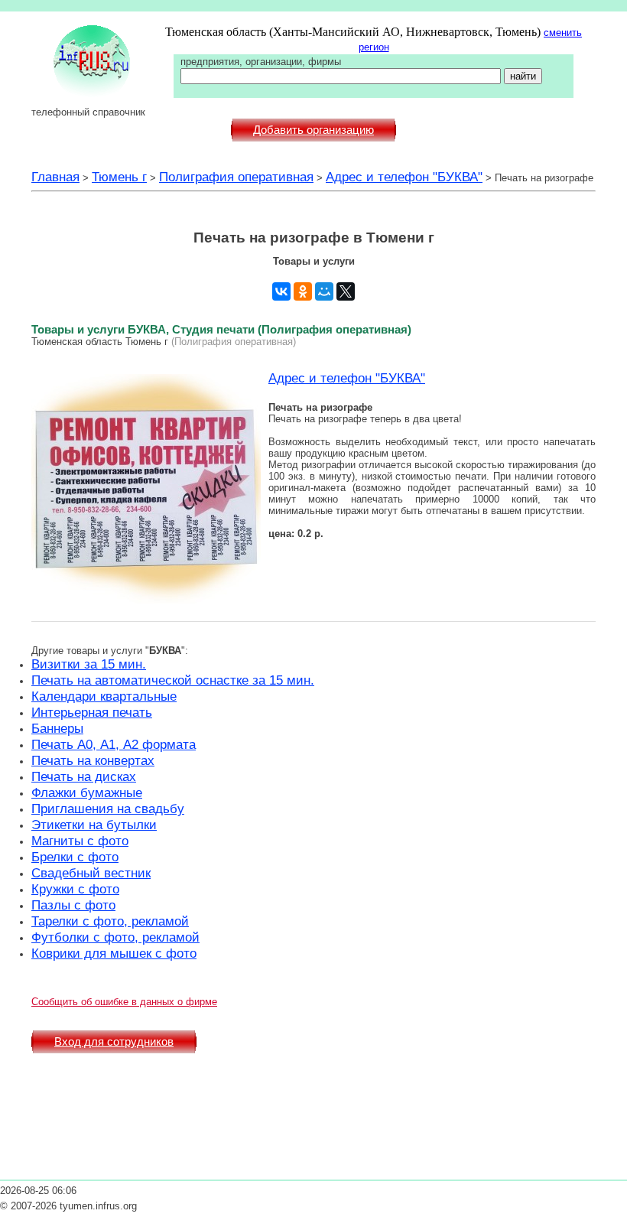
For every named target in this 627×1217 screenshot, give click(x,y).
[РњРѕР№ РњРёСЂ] (324, 291)
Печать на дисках (83, 776)
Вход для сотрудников (114, 1042)
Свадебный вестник (91, 872)
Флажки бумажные (86, 792)
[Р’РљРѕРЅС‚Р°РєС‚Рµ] (281, 291)
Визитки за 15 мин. (88, 664)
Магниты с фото (79, 840)
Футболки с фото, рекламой (115, 937)
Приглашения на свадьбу (107, 808)
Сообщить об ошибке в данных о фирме (124, 1001)
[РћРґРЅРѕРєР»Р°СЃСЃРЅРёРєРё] (303, 291)
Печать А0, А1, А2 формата (113, 744)
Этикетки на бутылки (94, 824)
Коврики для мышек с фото (114, 953)
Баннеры (57, 728)
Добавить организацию (313, 130)
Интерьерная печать (91, 712)
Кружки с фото (75, 888)
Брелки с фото (75, 856)
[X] (345, 291)
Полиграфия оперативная (236, 176)
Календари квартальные (104, 696)
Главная (55, 176)
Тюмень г (119, 176)
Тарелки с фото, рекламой (110, 921)
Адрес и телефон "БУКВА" (404, 176)
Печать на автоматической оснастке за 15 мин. (172, 680)
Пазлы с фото (73, 905)
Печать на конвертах (92, 760)
